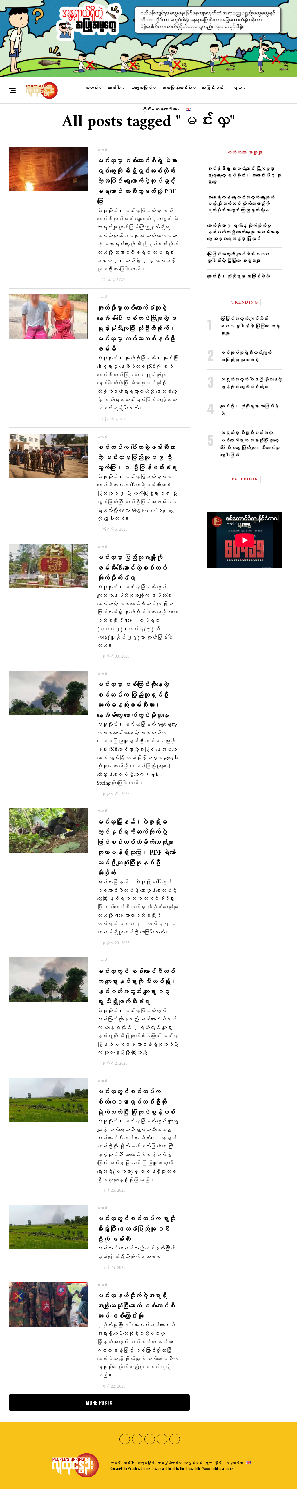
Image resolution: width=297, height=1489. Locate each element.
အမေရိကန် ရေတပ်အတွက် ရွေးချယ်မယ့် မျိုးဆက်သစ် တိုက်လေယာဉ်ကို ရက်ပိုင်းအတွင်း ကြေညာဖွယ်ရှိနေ (240, 203)
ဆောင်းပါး (114, 87)
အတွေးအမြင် (141, 87)
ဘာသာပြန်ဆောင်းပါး (177, 87)
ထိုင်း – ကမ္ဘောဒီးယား (159, 109)
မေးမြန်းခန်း (212, 87)
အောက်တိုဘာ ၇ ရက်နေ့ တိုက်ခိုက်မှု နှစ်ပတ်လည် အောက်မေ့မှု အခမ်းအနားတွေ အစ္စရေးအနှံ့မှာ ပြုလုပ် (243, 232)
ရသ (237, 87)
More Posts (99, 1402)
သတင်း (91, 87)
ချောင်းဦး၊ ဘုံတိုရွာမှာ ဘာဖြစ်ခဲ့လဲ (238, 275)
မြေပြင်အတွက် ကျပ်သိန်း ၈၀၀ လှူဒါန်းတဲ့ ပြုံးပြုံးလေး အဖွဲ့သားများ (238, 257)
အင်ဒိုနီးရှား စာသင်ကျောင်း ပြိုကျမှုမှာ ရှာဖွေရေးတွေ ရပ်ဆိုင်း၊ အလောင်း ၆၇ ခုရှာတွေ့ (244, 175)
